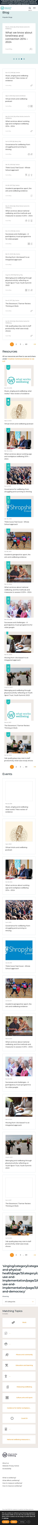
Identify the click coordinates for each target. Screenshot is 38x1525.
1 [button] (14, 59)
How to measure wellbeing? (12, 1483)
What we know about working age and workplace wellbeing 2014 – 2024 (17, 123)
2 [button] (16, 59)
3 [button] (19, 59)
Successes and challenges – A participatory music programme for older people (18, 236)
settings (5, 1518)
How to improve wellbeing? (12, 1486)
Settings (22, 1522)
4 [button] (21, 59)
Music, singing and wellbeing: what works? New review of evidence (16, 78)
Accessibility (6, 1468)
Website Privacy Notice (10, 1466)
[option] (19, 38)
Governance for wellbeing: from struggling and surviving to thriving (17, 147)
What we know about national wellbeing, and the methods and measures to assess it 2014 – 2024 (19, 213)
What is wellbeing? (9, 1478)
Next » (34, 344)
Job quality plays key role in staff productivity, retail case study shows (18, 328)
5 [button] (24, 59)
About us (5, 1463)
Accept (6, 1522)
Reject (13, 1522)
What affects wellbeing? (11, 1480)
